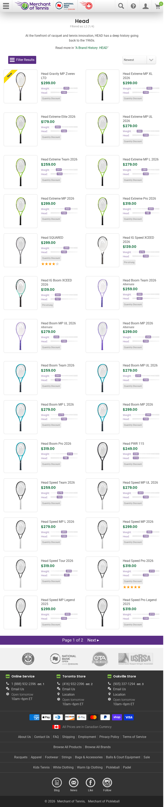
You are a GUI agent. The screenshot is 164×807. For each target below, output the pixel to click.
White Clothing (63, 767)
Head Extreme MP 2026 (57, 198)
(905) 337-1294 (124, 684)
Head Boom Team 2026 (139, 282)
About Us (24, 737)
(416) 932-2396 (73, 684)
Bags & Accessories (89, 757)
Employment (87, 737)
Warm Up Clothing (90, 767)
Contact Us (42, 737)
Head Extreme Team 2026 (59, 159)
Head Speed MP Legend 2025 (58, 602)
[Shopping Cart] (157, 8)
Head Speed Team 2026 (58, 482)
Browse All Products (67, 747)
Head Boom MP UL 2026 (58, 325)
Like (90, 783)
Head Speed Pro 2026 (138, 561)
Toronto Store (74, 676)
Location (68, 694)
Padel (127, 767)
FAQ (56, 737)
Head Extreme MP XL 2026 (138, 76)
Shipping (68, 737)
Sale (147, 757)
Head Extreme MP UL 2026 (138, 119)
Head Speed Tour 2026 (57, 561)
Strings (67, 757)
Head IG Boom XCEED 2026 (56, 282)
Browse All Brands (98, 747)
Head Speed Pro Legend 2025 (140, 602)
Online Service (23, 676)
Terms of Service (134, 737)
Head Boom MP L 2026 (57, 404)
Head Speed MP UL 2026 (140, 482)
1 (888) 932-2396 (23, 684)
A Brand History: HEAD (91, 48)
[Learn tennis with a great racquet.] (102, 250)
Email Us (17, 689)
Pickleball (113, 767)
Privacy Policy (109, 737)
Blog (57, 783)
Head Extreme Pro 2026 (139, 198)
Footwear (51, 757)
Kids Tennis (41, 767)
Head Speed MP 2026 (138, 522)
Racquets (20, 757)
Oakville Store (124, 676)
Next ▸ (93, 640)
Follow (107, 783)
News (74, 783)
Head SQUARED (52, 238)
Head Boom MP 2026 (138, 325)
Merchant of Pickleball (104, 801)
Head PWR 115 (133, 444)
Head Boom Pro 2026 (56, 444)
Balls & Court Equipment (123, 757)
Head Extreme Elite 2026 (58, 117)
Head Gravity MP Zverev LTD (58, 76)
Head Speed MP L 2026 (57, 522)
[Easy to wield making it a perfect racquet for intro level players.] (20, 293)
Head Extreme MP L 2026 (141, 159)
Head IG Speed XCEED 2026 (138, 240)
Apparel (36, 757)
